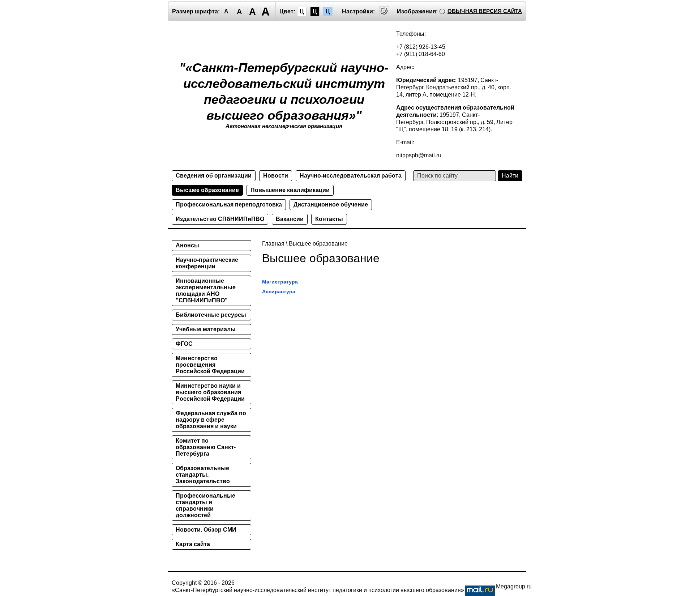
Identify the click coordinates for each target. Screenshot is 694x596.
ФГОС (184, 344)
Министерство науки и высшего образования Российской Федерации (210, 392)
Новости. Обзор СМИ (206, 530)
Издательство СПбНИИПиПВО (220, 219)
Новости (275, 176)
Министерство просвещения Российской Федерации (210, 364)
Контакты (329, 219)
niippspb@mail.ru (418, 155)
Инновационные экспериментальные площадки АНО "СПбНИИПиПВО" (206, 290)
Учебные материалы (206, 329)
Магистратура (280, 282)
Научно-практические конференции (207, 263)
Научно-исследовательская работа (351, 176)
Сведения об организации (214, 176)
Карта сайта (193, 544)
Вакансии (290, 219)
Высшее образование (207, 190)
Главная (273, 243)
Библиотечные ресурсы (211, 315)
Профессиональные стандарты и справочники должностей (205, 505)
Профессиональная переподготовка (229, 204)
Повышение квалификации (290, 190)
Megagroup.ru (514, 586)
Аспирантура (278, 291)
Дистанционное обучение (331, 204)
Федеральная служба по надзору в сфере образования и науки (211, 419)
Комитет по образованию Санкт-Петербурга (206, 447)
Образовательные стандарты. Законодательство (203, 474)
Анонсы (187, 245)
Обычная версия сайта (484, 11)
